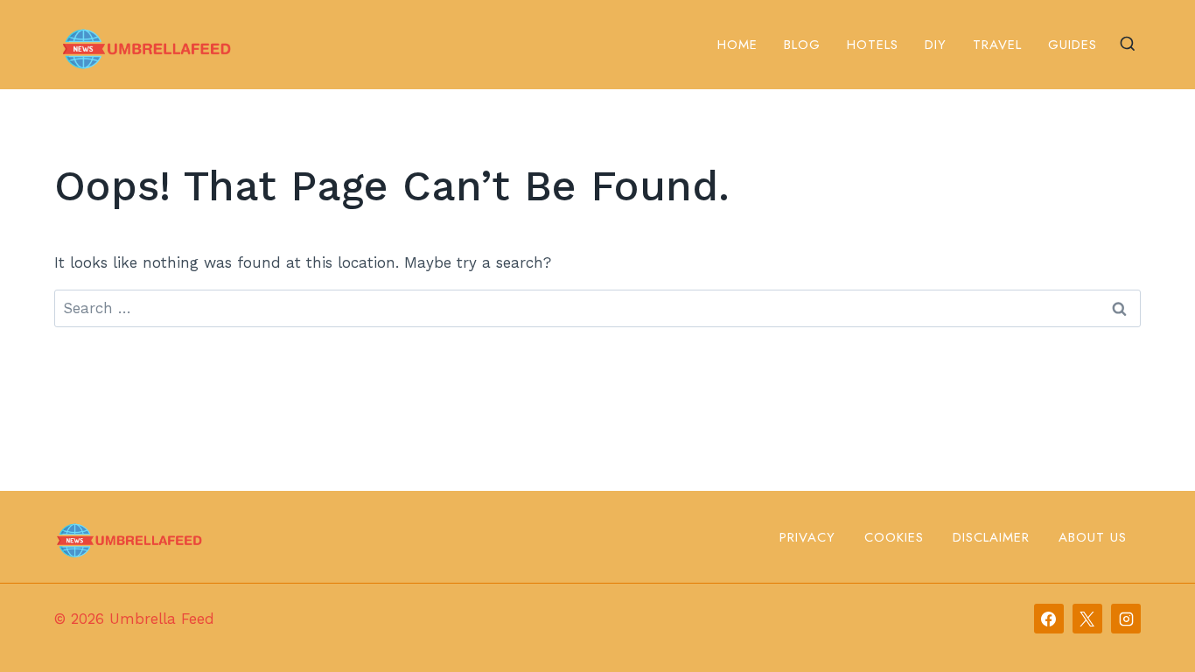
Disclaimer (991, 537)
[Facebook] (1049, 619)
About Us (1093, 537)
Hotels (872, 44)
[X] (1087, 619)
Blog (802, 44)
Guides (1072, 44)
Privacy (807, 537)
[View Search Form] (1127, 44)
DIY (936, 44)
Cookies (894, 537)
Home (737, 44)
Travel (997, 44)
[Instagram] (1126, 619)
